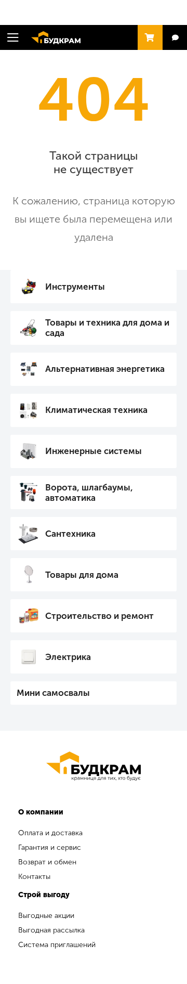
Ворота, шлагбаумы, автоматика (89, 492)
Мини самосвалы (53, 693)
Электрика (68, 657)
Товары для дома (81, 574)
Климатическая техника (96, 410)
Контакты (34, 876)
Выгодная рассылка (51, 930)
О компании (40, 812)
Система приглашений (57, 944)
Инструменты (75, 286)
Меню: (13, 37)
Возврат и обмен (47, 862)
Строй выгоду (44, 894)
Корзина (147, 33)
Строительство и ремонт (99, 616)
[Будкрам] (93, 766)
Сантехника (70, 533)
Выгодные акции (46, 915)
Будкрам (51, 36)
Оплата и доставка (50, 832)
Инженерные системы (93, 451)
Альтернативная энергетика (105, 369)
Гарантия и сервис (49, 847)
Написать (175, 37)
